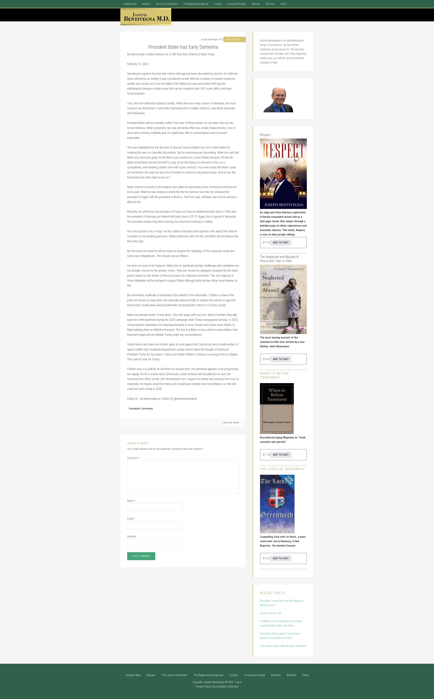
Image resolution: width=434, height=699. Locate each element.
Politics (236, 422)
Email (131, 518)
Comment (133, 458)
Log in (238, 682)
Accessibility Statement (226, 686)
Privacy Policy (203, 686)
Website (131, 536)
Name (131, 500)
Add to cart (281, 242)
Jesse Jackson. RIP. (271, 613)
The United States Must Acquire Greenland (283, 646)
